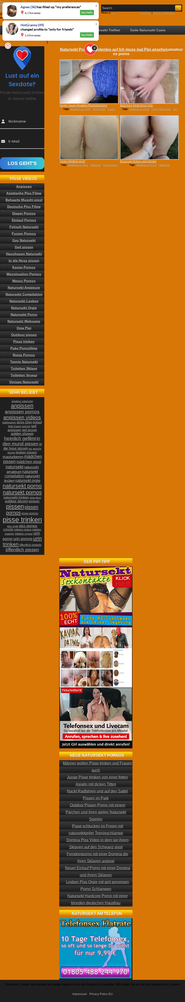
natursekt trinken (16, 497)
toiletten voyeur (24, 533)
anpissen (22, 406)
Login (114, 13)
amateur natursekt (22, 401)
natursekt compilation (21, 474)
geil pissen (29, 430)
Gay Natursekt (24, 240)
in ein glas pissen (161, 108)
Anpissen (24, 186)
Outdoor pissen (24, 335)
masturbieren (13, 457)
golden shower (22, 434)
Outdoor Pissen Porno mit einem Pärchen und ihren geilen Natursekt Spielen (96, 812)
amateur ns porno (80, 108)
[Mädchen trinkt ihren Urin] (149, 81)
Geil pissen (24, 247)
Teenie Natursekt (24, 362)
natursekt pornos (22, 492)
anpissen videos (22, 417)
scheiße (8, 529)
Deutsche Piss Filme (24, 207)
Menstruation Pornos (24, 274)
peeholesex (99, 108)
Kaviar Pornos (23, 267)
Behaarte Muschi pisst (24, 200)
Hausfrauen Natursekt (24, 254)
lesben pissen (26, 452)
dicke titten (24, 422)
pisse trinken (22, 520)
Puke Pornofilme (23, 348)
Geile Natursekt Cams (147, 30)
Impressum (80, 994)
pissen (15, 506)
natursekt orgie (27, 480)
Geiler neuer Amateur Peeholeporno (83, 105)
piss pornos (28, 526)
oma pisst (35, 497)
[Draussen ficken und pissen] (149, 137)
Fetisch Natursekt (24, 227)
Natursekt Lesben (24, 301)
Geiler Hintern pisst (72, 161)
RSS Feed (146, 13)
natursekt (95, 164)
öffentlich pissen (22, 549)
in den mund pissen (21, 441)
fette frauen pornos (19, 426)
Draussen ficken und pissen (138, 161)
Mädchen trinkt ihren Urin (136, 105)
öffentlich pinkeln (30, 545)
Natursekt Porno (24, 314)
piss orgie (12, 526)
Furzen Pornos (24, 234)
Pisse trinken (24, 341)
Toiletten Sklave (24, 368)
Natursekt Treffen (106, 30)
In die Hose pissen (24, 260)
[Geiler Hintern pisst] (89, 137)
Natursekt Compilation (24, 294)
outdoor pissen (16, 501)
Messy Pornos (24, 281)
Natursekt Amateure (24, 287)
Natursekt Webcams (23, 321)
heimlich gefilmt (20, 438)
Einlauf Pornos (24, 220)
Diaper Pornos (24, 213)
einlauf (37, 422)
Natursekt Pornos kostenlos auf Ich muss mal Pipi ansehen (114, 49)
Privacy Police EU (101, 994)
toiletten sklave (23, 529)
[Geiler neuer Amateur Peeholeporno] (89, 81)
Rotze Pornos (24, 355)
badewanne (9, 422)
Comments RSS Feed (164, 13)
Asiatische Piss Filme (23, 193)
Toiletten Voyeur (24, 375)
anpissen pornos (22, 411)
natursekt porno (22, 486)
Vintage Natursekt (24, 382)
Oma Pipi (24, 328)
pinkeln (34, 501)
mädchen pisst (28, 462)
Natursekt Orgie (24, 308)
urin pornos (23, 539)
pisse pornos (110, 164)
